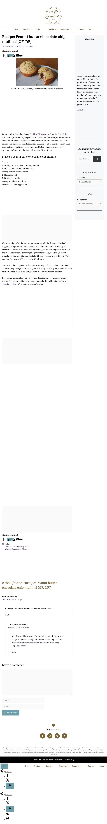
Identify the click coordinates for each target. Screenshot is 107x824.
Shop (91, 29)
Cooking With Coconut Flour (42, 134)
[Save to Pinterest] (10, 786)
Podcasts (65, 29)
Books (37, 29)
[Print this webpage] (21, 57)
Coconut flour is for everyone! (16, 547)
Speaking (52, 29)
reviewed (16, 134)
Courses (80, 29)
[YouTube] (61, 2)
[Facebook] (44, 2)
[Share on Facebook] (7, 776)
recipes (7, 544)
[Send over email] (17, 57)
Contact (26, 29)
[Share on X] (14, 57)
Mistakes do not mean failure (16, 549)
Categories (82, 199)
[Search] (97, 159)
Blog (16, 29)
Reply (7, 615)
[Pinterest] (56, 2)
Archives (81, 178)
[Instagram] (50, 2)
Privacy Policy (69, 760)
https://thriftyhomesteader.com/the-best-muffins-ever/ (35, 643)
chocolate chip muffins (12, 284)
